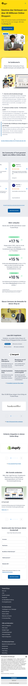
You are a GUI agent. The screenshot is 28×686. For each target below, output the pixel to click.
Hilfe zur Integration (6, 625)
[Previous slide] (6, 416)
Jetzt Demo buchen (7, 28)
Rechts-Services (5, 611)
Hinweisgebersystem (6, 602)
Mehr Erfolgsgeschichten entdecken (14, 421)
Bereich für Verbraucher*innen (9, 644)
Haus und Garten (8, 346)
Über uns (4, 590)
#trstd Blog (4, 653)
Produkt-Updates (6, 595)
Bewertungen (5, 648)
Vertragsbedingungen (7, 632)
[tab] (12, 519)
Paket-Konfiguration (6, 636)
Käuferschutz (5, 646)
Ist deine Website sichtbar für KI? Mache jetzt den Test (13, 140)
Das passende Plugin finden (14, 463)
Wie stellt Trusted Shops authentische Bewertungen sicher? (14, 205)
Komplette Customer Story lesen (15, 383)
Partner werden (5, 613)
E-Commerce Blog (6, 618)
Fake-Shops (4, 650)
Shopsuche (4, 597)
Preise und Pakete (6, 634)
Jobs (3, 593)
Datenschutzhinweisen (7, 572)
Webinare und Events (7, 616)
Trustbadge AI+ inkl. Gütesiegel (9, 609)
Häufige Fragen (5, 630)
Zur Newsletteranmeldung (8, 599)
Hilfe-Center (4, 627)
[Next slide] (21, 416)
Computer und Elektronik (19, 346)
